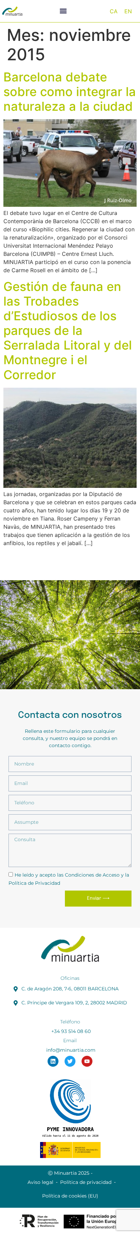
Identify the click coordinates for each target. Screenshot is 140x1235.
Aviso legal (40, 1182)
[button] (63, 11)
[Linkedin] (53, 1061)
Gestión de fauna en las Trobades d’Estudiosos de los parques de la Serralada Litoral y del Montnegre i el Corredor (67, 330)
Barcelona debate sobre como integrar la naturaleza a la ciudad (69, 92)
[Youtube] (87, 1061)
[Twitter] (70, 1061)
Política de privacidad (85, 1182)
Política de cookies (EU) (70, 1196)
